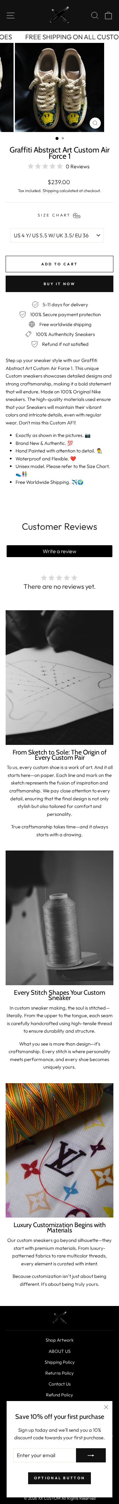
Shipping (51, 190)
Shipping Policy (60, 1362)
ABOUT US (60, 1351)
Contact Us (60, 1384)
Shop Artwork (60, 1340)
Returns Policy (59, 1373)
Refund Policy (59, 1395)
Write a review (59, 551)
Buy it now (60, 284)
